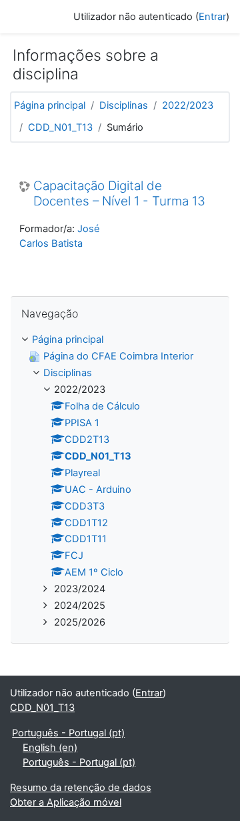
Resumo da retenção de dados (80, 788)
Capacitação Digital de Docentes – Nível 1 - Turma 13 (119, 194)
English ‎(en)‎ (50, 748)
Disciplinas (123, 105)
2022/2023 (187, 105)
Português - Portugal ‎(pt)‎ (68, 733)
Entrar (212, 17)
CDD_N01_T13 (60, 127)
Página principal (49, 105)
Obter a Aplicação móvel (65, 802)
